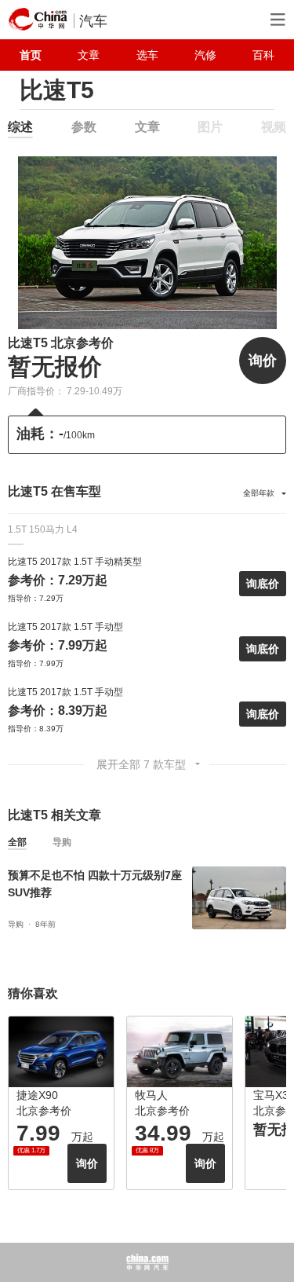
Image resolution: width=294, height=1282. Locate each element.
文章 (89, 55)
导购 (62, 842)
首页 (31, 55)
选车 (147, 55)
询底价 (262, 583)
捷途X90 (37, 1095)
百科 (263, 55)
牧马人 (151, 1095)
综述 (20, 127)
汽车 (93, 21)
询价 (263, 360)
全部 (17, 842)
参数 (83, 127)
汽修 (205, 55)
